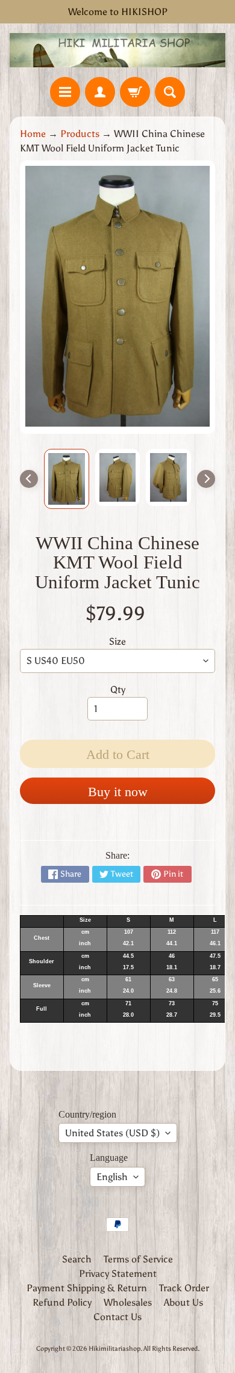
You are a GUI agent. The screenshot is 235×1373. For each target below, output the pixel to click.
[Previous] (29, 479)
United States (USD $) (112, 1133)
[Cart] (135, 92)
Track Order (184, 1288)
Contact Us (117, 1317)
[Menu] (65, 92)
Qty (117, 689)
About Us (183, 1302)
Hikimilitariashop (114, 1348)
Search (77, 1259)
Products (79, 133)
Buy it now (118, 791)
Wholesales (128, 1302)
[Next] (206, 479)
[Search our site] (170, 92)
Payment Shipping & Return (87, 1288)
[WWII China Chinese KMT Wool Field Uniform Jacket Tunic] (66, 479)
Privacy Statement (118, 1273)
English (112, 1177)
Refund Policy (62, 1302)
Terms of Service (138, 1259)
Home (33, 133)
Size (117, 641)
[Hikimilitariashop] (117, 50)
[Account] (100, 92)
